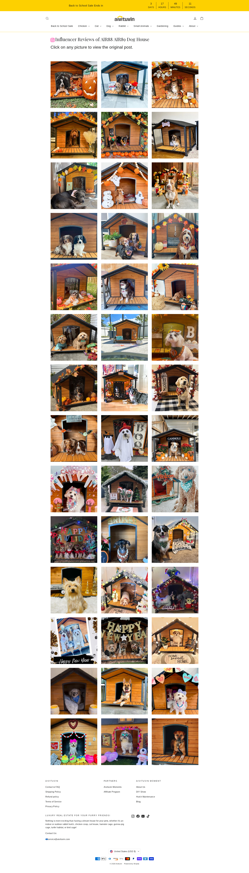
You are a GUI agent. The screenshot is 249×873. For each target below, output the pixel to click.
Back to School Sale (62, 26)
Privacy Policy (52, 806)
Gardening (162, 26)
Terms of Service (53, 802)
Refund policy (52, 797)
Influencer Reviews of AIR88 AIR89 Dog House (102, 39)
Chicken (83, 26)
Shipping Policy (53, 792)
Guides (177, 26)
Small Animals (142, 26)
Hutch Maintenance (145, 797)
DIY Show (141, 792)
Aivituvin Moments (113, 787)
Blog (138, 802)
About (192, 26)
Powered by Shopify (131, 864)
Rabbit (122, 26)
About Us (140, 787)
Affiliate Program (112, 792)
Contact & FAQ (52, 787)
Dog (109, 26)
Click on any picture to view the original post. (92, 47)
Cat (97, 26)
